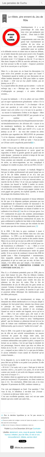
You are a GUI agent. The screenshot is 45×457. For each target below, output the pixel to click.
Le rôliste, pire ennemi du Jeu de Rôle (25, 18)
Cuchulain (37, 428)
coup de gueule (29, 432)
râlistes (23, 437)
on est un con (34, 434)
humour (8, 434)
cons (20, 432)
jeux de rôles (23, 434)
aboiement (14, 432)
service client (32, 437)
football (39, 432)
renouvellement (14, 437)
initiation (15, 434)
